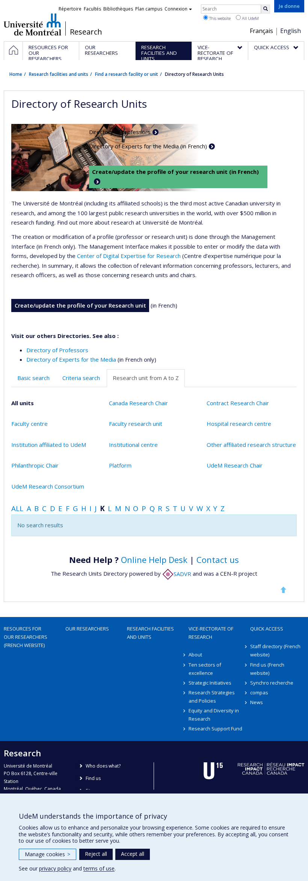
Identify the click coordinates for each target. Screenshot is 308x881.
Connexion (176, 9)
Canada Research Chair (138, 403)
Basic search (33, 378)
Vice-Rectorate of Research (211, 632)
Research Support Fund (215, 728)
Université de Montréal (32, 24)
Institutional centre (133, 444)
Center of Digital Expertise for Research (129, 255)
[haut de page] (283, 589)
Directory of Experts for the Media (71, 359)
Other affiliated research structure (251, 444)
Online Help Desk (154, 559)
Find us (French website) (267, 668)
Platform (120, 465)
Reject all (96, 853)
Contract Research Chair (238, 403)
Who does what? (103, 766)
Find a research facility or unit (126, 74)
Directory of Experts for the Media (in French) (148, 146)
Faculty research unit (135, 423)
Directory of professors (120, 132)
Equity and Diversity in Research (214, 714)
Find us (93, 778)
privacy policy (55, 868)
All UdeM (250, 18)
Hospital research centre (239, 423)
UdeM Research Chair (235, 465)
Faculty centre (29, 423)
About (195, 654)
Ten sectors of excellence (205, 668)
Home (15, 74)
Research (86, 32)
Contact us (217, 559)
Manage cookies (47, 854)
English (290, 31)
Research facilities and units (58, 74)
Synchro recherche (271, 682)
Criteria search (81, 378)
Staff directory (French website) (275, 650)
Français (261, 31)
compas (259, 692)
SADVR (182, 574)
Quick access (266, 628)
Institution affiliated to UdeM (48, 444)
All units (22, 403)
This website (219, 18)
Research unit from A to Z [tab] (146, 378)
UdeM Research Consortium (47, 486)
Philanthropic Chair (35, 465)
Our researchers (87, 628)
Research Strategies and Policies (212, 696)
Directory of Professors (57, 350)
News (256, 702)
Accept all (132, 853)
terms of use (99, 868)
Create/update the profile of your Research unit (80, 305)
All (17, 508)
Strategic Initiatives (210, 682)
